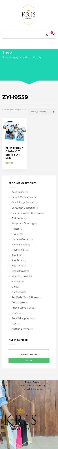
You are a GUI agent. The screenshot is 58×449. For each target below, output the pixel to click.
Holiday (16, 234)
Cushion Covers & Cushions (26, 213)
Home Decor (19, 244)
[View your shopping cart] (53, 34)
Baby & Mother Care (23, 197)
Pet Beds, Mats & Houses (25, 297)
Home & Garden (20, 239)
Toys (14, 323)
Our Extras (17, 292)
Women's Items (20, 328)
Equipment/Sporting (23, 223)
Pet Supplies (18, 302)
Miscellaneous (19, 276)
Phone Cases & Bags (23, 307)
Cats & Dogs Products (24, 202)
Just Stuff (17, 260)
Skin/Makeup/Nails (22, 318)
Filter (29, 360)
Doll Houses (18, 218)
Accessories (18, 192)
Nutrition (16, 281)
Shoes (15, 313)
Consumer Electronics (23, 207)
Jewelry (16, 255)
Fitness (15, 228)
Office (15, 286)
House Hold (18, 249)
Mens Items (18, 271)
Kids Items (17, 265)
